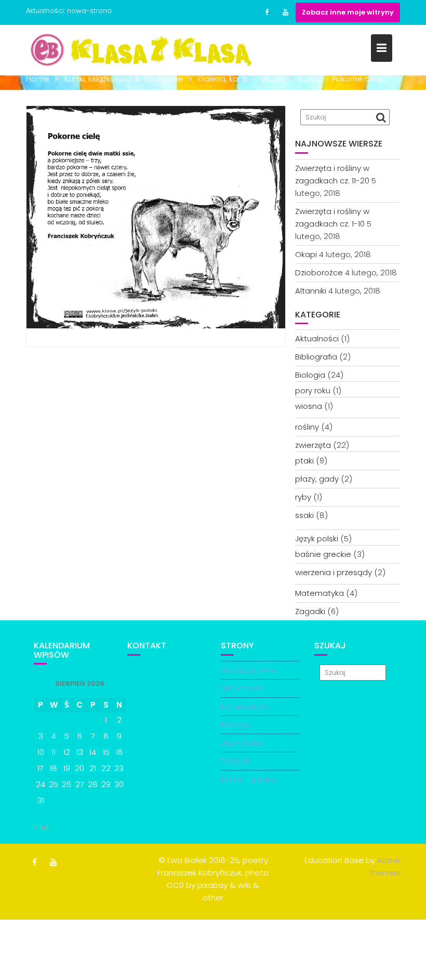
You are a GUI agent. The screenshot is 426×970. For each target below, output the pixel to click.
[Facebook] (266, 12)
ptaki (304, 460)
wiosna (308, 406)
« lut (41, 826)
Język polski (316, 538)
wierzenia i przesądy (333, 572)
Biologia (310, 374)
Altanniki (310, 290)
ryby (303, 496)
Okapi (306, 254)
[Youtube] (285, 12)
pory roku (312, 390)
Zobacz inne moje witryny (348, 12)
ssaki (304, 515)
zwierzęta (313, 445)
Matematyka (319, 593)
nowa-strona (89, 11)
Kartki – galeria (249, 779)
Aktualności (317, 338)
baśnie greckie (323, 554)
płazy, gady (317, 478)
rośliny (307, 426)
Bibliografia (316, 356)
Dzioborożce (319, 272)
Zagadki (310, 611)
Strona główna (249, 670)
